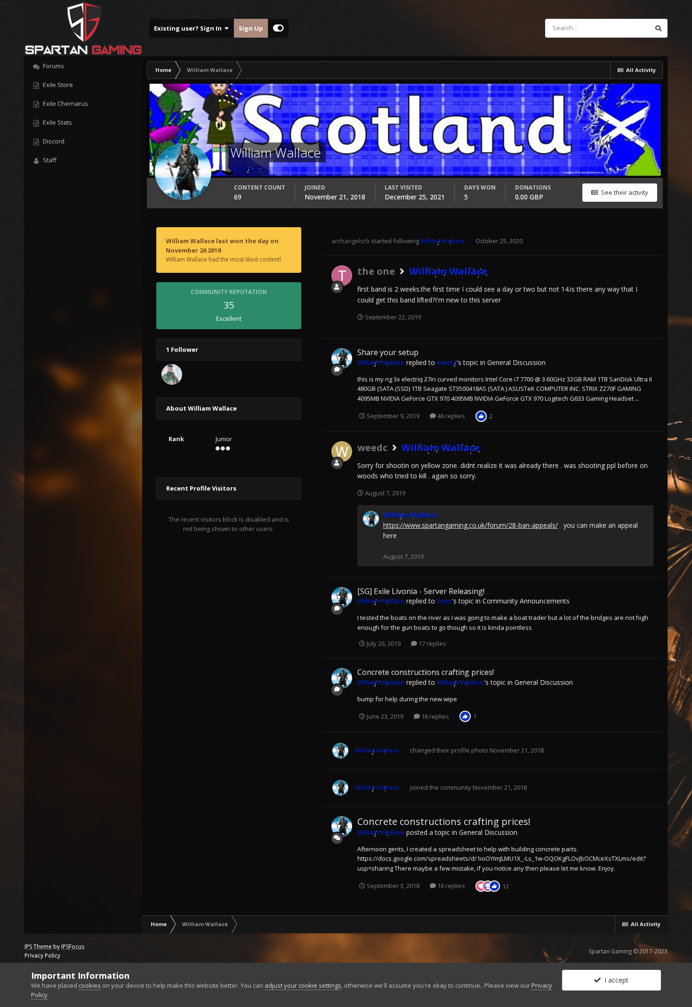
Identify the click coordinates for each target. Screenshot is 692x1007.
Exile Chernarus (64, 103)
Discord (52, 141)
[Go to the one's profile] (341, 275)
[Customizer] (278, 28)
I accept (614, 979)
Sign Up (251, 28)
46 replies (450, 416)
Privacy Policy (42, 955)
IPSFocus (72, 947)
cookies (90, 985)
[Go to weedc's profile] (341, 451)
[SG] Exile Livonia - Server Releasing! (420, 591)
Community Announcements (526, 600)
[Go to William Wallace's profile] (341, 358)
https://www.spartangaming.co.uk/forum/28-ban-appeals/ (470, 525)
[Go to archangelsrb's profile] (171, 374)
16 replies (434, 716)
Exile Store (57, 84)
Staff (48, 160)
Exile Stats (56, 122)
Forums (52, 66)
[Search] (658, 28)
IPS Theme (38, 947)
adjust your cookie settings (303, 985)
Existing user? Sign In (189, 28)
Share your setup (387, 352)
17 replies (431, 643)
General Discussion (516, 362)
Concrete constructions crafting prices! (425, 672)
